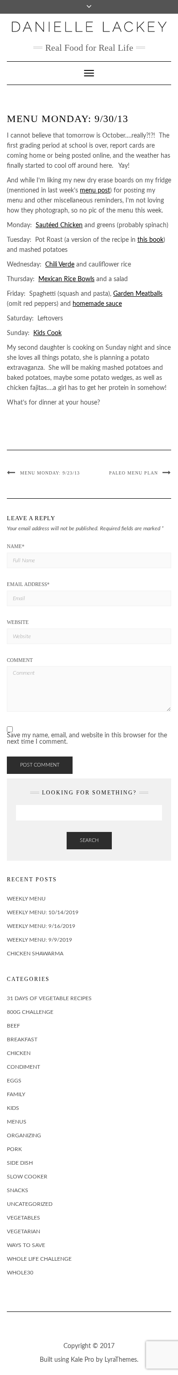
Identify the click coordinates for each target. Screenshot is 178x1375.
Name (16, 546)
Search (89, 840)
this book (150, 240)
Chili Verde (59, 264)
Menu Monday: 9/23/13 (50, 472)
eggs (14, 1080)
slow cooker (27, 1176)
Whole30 (20, 1272)
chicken (19, 1053)
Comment (20, 660)
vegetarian (23, 1231)
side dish (20, 1163)
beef (13, 1026)
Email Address (28, 584)
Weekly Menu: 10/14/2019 (43, 912)
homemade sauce (97, 304)
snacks (17, 1190)
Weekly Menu (26, 898)
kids (13, 1108)
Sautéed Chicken (59, 225)
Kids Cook (47, 333)
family (16, 1094)
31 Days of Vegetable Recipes (49, 998)
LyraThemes (121, 1360)
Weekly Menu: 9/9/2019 (39, 940)
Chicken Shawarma (35, 953)
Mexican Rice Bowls (66, 279)
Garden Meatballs (137, 294)
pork (14, 1149)
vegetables (23, 1217)
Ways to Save (26, 1245)
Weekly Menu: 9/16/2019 (41, 926)
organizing (24, 1135)
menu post (95, 190)
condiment (23, 1067)
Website (18, 622)
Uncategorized (29, 1204)
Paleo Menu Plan (133, 472)
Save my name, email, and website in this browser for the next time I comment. (87, 738)
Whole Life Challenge (39, 1259)
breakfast (22, 1039)
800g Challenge (30, 1012)
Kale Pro (82, 1360)
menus (16, 1122)
